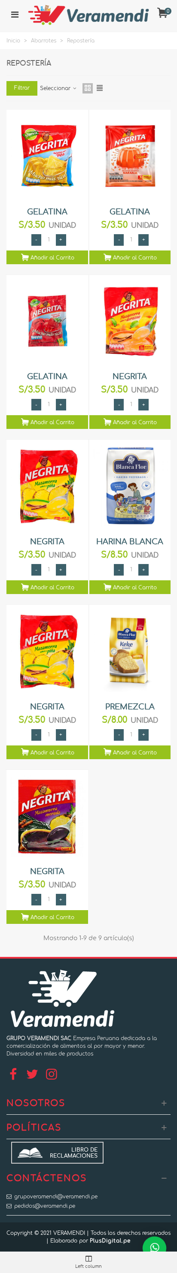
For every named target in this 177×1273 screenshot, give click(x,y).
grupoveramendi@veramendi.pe (56, 1196)
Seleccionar (56, 88)
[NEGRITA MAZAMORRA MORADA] (47, 816)
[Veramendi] (88, 15)
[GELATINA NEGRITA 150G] (47, 156)
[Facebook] (12, 1074)
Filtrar (22, 87)
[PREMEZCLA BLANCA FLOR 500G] (130, 651)
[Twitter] (32, 1074)
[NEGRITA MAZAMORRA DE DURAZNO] (130, 321)
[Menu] (14, 15)
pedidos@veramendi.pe (44, 1206)
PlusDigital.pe (110, 1240)
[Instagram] (51, 1074)
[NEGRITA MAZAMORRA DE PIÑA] (47, 486)
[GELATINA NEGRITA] (47, 321)
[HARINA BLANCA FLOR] (130, 486)
